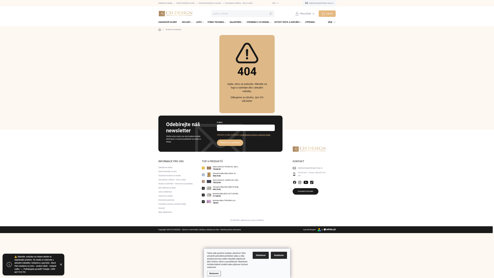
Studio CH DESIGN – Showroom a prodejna (175, 184)
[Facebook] (295, 182)
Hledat (271, 14)
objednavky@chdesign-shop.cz (310, 168)
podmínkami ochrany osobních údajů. (255, 135)
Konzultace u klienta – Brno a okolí (238, 3)
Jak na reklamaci (165, 192)
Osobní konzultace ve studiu (210, 3)
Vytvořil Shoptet (309, 230)
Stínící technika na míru (185, 3)
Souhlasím (279, 255)
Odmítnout (261, 255)
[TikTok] (312, 182)
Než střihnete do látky (167, 188)
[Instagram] (300, 182)
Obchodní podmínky (166, 200)
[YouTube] (306, 182)
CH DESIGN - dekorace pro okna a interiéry (247, 220)
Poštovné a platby (165, 196)
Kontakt (161, 208)
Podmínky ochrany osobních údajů (172, 204)
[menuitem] (168, 22)
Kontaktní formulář (305, 191)
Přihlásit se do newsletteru (230, 143)
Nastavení (214, 273)
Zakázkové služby (165, 3)
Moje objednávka (165, 212)
